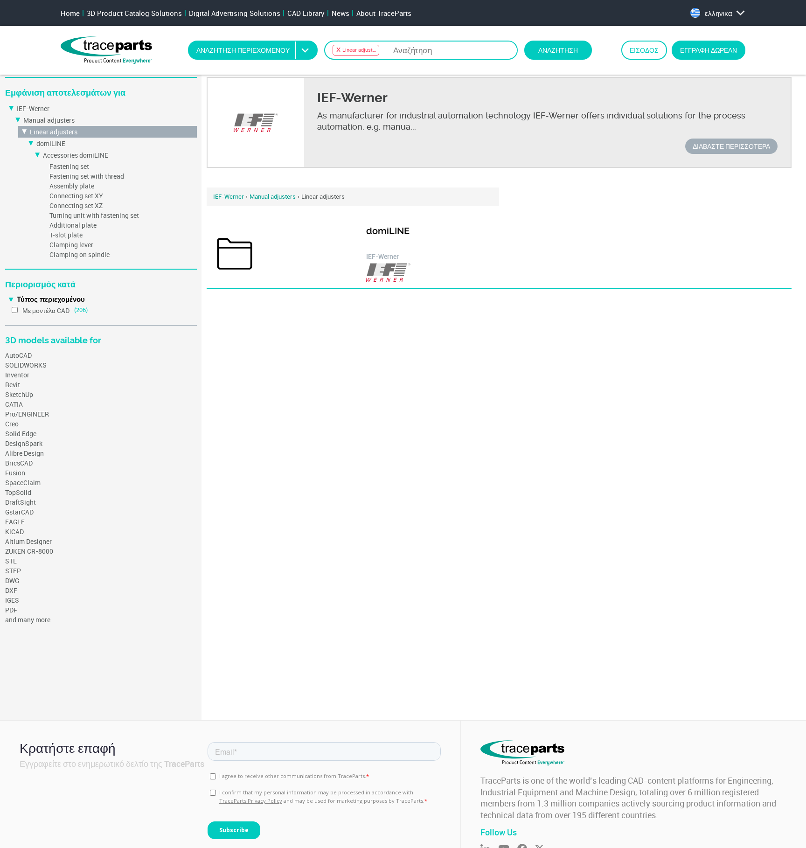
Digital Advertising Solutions (234, 13)
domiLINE (50, 143)
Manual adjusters (49, 120)
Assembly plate (71, 185)
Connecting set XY (76, 195)
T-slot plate (66, 234)
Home (70, 13)
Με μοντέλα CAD (45, 310)
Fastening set (69, 166)
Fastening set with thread (86, 176)
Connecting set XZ (76, 205)
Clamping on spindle (79, 254)
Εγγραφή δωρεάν (708, 50)
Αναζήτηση (558, 50)
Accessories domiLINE (75, 155)
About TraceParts (383, 13)
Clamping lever (71, 244)
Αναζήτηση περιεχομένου (243, 50)
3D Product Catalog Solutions (134, 13)
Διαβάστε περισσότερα (731, 146)
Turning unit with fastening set (94, 215)
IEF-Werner (33, 108)
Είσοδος (644, 50)
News (340, 13)
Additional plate (73, 225)
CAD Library (306, 13)
